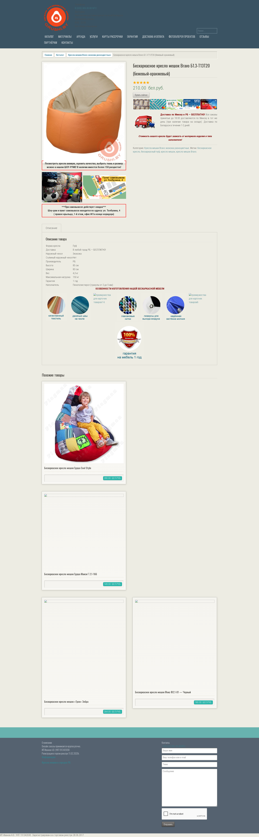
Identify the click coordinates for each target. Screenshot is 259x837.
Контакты (67, 42)
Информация (48, 757)
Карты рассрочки (112, 36)
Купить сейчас (141, 95)
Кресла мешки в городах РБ (56, 762)
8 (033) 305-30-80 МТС (86, 8)
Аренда (80, 36)
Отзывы (204, 36)
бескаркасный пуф (150, 151)
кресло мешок (168, 151)
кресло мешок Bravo (186, 151)
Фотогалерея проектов (182, 36)
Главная (48, 55)
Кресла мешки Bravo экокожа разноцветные (89, 55)
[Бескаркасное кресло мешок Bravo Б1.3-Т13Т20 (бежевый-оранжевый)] (129, 326)
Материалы (64, 36)
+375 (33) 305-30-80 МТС (173, 746)
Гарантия (132, 36)
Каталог (49, 36)
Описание (51, 228)
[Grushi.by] (57, 17)
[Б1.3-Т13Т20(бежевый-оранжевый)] (84, 113)
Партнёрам (50, 42)
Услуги (94, 36)
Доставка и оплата (153, 36)
